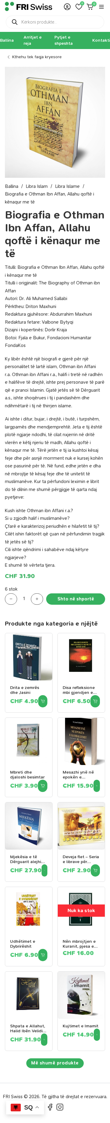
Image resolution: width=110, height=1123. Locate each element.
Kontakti (101, 40)
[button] (78, 6)
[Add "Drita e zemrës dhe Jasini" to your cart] (43, 701)
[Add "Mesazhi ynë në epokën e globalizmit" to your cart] (96, 786)
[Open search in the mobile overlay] (55, 22)
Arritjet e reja (33, 40)
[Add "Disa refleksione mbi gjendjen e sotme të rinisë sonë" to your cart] (95, 701)
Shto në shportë (75, 599)
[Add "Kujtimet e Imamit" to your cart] (96, 1034)
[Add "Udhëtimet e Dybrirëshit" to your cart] (43, 955)
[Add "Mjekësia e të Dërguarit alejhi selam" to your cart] (44, 870)
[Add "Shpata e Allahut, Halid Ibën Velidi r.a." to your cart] (44, 1039)
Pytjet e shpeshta (63, 40)
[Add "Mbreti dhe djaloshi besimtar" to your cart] (42, 786)
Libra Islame (67, 186)
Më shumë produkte (55, 1063)
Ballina (7, 40)
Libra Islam (37, 186)
